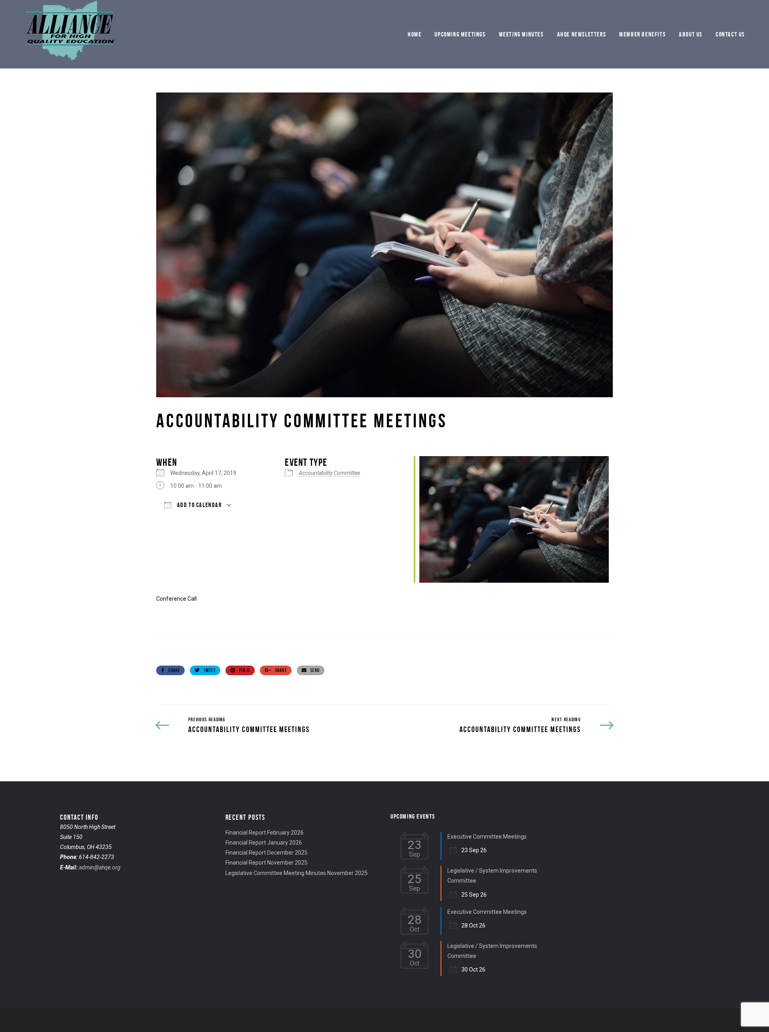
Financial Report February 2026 (264, 832)
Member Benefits (642, 34)
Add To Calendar (198, 504)
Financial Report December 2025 (266, 852)
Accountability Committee (329, 473)
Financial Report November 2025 (266, 862)
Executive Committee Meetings (487, 836)
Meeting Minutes (521, 34)
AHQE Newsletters (581, 34)
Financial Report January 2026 (263, 842)
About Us (691, 34)
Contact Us (730, 34)
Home (414, 34)
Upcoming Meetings (460, 34)
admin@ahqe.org (100, 867)
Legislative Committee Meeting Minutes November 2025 (296, 873)
